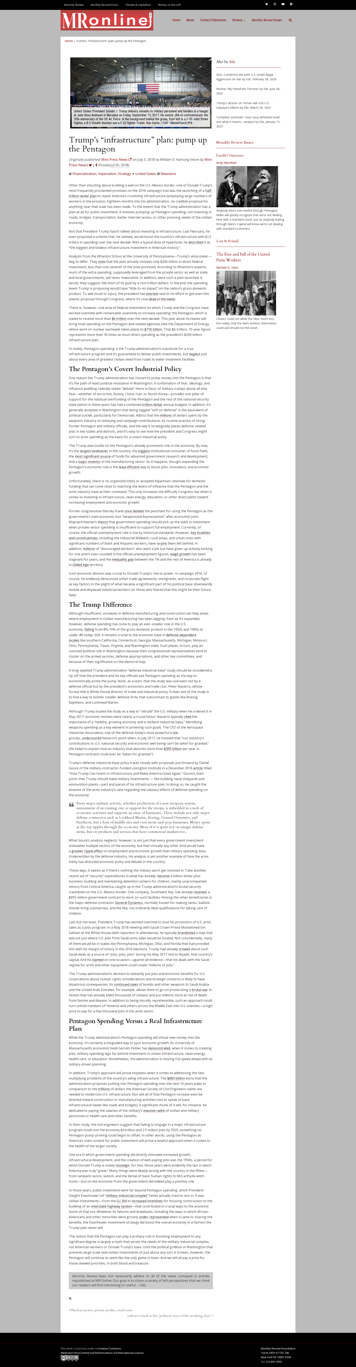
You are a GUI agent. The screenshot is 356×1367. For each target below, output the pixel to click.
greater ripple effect (87, 851)
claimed (97, 959)
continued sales (126, 984)
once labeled (134, 511)
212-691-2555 (274, 1362)
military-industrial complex (126, 1195)
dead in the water (162, 299)
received (200, 892)
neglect (194, 354)
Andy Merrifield (226, 163)
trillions (104, 1089)
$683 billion (176, 1078)
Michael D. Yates (227, 267)
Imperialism (107, 173)
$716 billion (153, 329)
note (101, 261)
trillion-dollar (152, 404)
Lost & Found (227, 241)
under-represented (154, 1217)
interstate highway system (111, 1206)
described (195, 242)
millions (166, 415)
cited (187, 716)
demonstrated (159, 1048)
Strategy (124, 173)
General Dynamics (129, 902)
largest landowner (94, 451)
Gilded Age (81, 564)
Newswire (168, 173)
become (163, 876)
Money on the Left (169, 5)
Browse (237, 20)
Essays (267, 20)
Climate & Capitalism (138, 5)
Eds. (232, 61)
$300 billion (173, 748)
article (198, 768)
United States (145, 173)
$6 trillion (119, 318)
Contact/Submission (213, 20)
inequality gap (123, 559)
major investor (89, 461)
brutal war (200, 989)
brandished (186, 932)
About (190, 20)
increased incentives (147, 1201)
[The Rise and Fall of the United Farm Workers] (246, 293)
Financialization (84, 173)
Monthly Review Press (104, 5)
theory (103, 522)
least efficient (129, 467)
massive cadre (154, 1110)
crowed (184, 949)
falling (89, 629)
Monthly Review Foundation (278, 1348)
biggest (144, 451)
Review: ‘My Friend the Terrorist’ (237, 89)
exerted (152, 293)
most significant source (93, 456)
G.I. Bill (122, 1201)
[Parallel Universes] (247, 186)
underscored (91, 738)
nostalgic (123, 1165)
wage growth (180, 554)
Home (176, 20)
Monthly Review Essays (234, 142)
